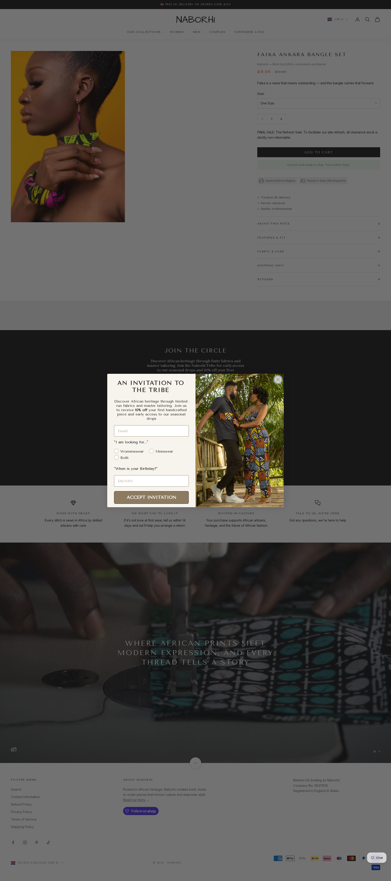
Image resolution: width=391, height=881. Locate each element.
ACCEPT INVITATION (151, 497)
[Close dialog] (278, 380)
